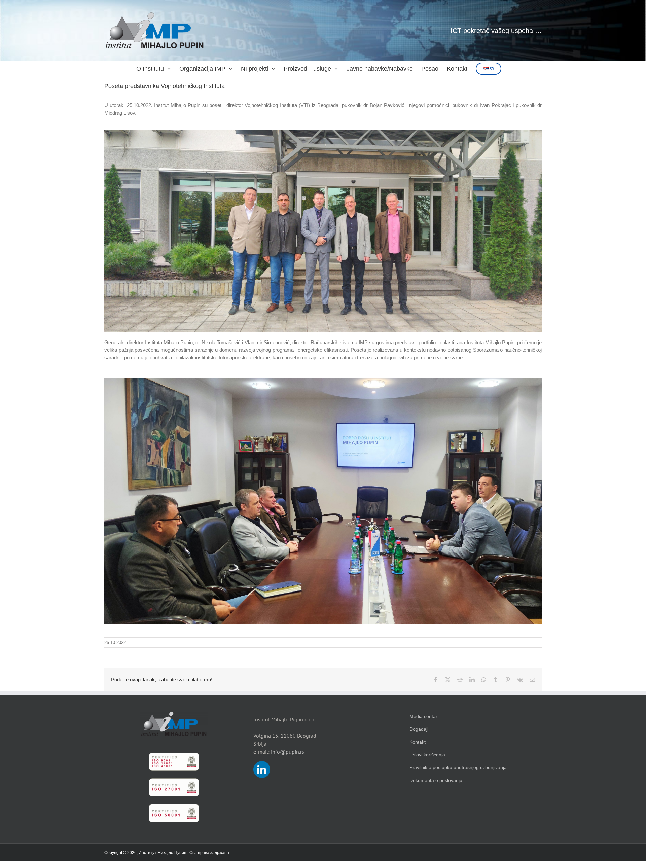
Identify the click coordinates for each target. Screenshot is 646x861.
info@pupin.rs (287, 751)
